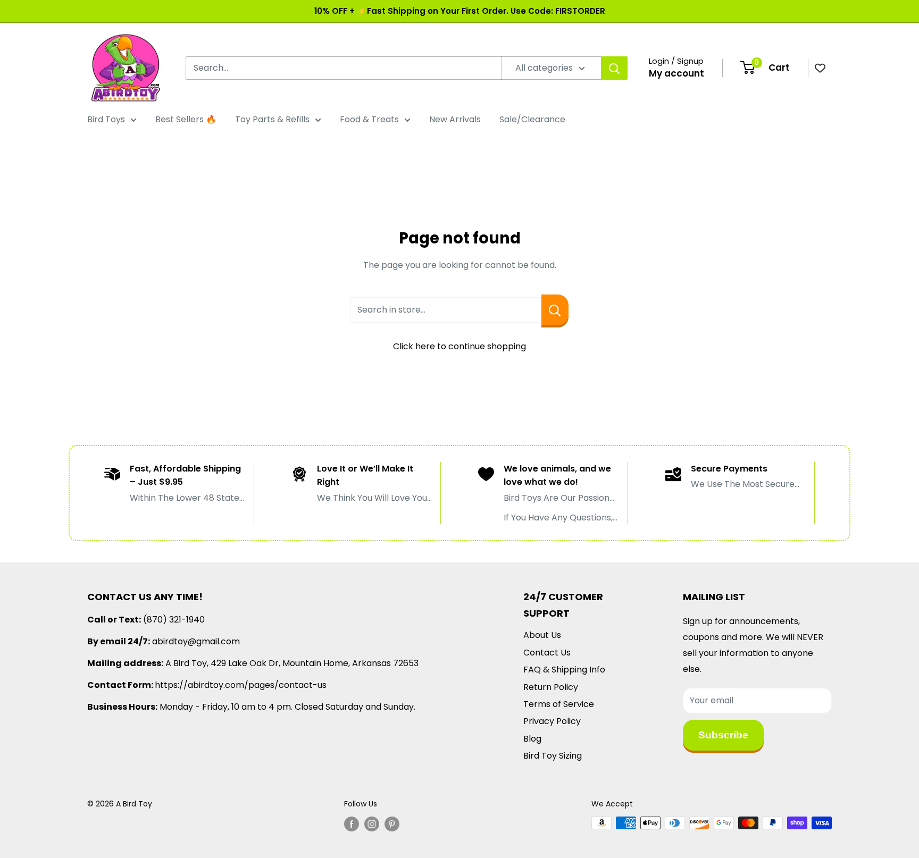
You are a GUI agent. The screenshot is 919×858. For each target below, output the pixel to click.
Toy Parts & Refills (272, 119)
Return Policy (550, 687)
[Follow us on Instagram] (371, 824)
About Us (542, 635)
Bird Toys (106, 119)
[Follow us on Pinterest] (392, 824)
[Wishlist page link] (820, 68)
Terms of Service (558, 704)
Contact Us (547, 652)
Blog (532, 739)
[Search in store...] (555, 310)
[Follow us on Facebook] (351, 824)
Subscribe (723, 735)
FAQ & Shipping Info (564, 669)
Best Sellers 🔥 (185, 119)
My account (676, 73)
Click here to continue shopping (459, 346)
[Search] (614, 68)
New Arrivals (455, 119)
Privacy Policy (552, 721)
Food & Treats (369, 119)
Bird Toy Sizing (552, 756)
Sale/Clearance (532, 119)
